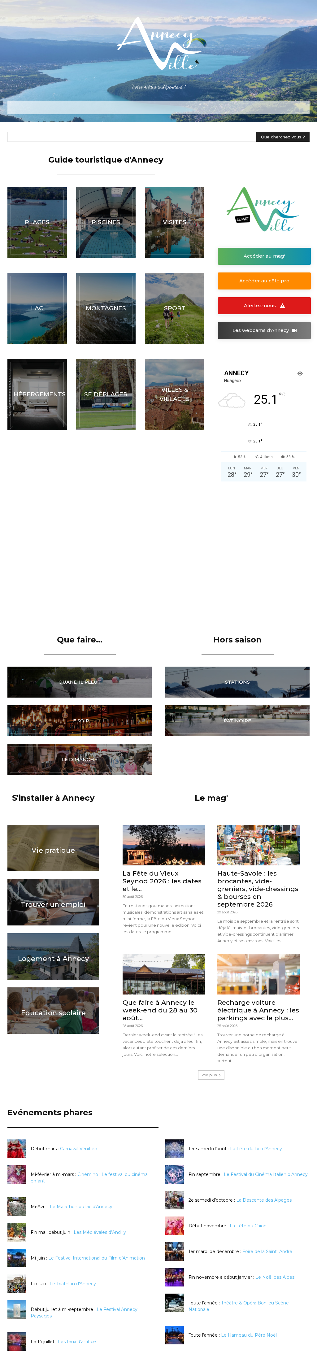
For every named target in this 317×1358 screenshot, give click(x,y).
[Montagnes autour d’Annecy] (106, 308)
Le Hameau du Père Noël (249, 1335)
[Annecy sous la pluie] (79, 682)
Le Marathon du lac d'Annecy (81, 1206)
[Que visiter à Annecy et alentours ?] (174, 222)
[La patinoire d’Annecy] (237, 720)
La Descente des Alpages (264, 1200)
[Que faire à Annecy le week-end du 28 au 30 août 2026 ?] (164, 974)
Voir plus (209, 1075)
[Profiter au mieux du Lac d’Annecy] (37, 308)
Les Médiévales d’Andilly (100, 1232)
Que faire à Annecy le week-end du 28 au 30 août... (160, 1010)
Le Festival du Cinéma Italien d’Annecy (266, 1174)
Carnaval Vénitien (78, 1148)
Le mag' (211, 798)
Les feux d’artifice (77, 1341)
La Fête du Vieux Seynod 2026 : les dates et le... (162, 881)
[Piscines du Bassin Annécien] (106, 222)
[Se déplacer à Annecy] (106, 394)
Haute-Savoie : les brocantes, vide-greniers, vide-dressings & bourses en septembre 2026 (257, 888)
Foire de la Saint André (267, 1251)
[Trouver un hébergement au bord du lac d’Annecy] (37, 394)
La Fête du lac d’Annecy (256, 1148)
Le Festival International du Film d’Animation (96, 1258)
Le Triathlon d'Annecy (73, 1283)
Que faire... (79, 640)
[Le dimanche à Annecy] (79, 759)
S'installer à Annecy (53, 798)
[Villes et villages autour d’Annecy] (174, 394)
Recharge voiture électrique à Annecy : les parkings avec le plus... (258, 1010)
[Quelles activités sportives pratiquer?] (174, 308)
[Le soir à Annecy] (79, 720)
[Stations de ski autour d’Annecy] (237, 682)
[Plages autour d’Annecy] (37, 222)
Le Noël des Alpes (274, 1277)
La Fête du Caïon (248, 1226)
